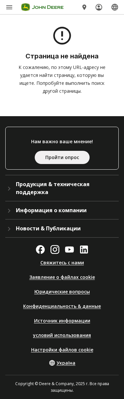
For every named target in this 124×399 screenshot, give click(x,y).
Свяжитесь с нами (62, 262)
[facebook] (40, 249)
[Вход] (98, 7)
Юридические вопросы (62, 291)
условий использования (62, 335)
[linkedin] (84, 249)
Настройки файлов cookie (62, 350)
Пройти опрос (62, 157)
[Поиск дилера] (84, 7)
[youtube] (69, 249)
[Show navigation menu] (9, 7)
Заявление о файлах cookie (62, 277)
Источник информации (62, 320)
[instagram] (55, 249)
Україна (66, 363)
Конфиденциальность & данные (62, 306)
